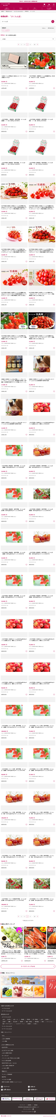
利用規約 (35, 1104)
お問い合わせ (7, 1089)
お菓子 (4, 1021)
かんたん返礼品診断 (6, 1060)
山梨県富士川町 (4, 960)
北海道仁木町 (4, 218)
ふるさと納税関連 (6, 1038)
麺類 (9, 1021)
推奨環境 (29, 1104)
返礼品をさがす (21, 9)
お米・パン (15, 1019)
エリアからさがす (6, 1008)
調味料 (21, 1021)
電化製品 (37, 1021)
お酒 (42, 1019)
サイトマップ (22, 1104)
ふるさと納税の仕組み (7, 1053)
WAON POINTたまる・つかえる (9, 1063)
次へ (37, 44)
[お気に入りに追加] (26, 88)
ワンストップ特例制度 (7, 1074)
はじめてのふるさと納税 (7, 1050)
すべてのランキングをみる (28, 966)
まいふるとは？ (5, 1055)
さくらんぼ (5, 30)
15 (34, 44)
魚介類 (8, 1019)
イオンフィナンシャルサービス (27, 1111)
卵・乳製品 (35, 1019)
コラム (3, 1035)
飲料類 (46, 1019)
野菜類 (28, 1019)
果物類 (22, 1019)
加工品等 (15, 1021)
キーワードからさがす (7, 1011)
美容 (43, 1021)
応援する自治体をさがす (7, 9)
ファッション (49, 1021)
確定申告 (4, 1076)
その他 (34, 1023)
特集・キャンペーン (35, 9)
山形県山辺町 (4, 88)
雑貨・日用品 (29, 1021)
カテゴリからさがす (6, 1017)
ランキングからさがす (7, 1026)
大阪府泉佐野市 (51, 960)
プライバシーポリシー (27, 1109)
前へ (18, 44)
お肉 (4, 1019)
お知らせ (32, 1086)
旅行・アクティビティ (8, 1023)
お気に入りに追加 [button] (26, 88)
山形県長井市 (31, 88)
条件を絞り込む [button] (51, 28)
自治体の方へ (33, 1089)
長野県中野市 (4, 131)
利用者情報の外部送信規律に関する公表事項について (28, 1107)
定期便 (29, 1023)
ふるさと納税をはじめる (49, 9)
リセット (44, 28)
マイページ (6, 1086)
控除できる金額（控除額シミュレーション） (12, 1082)
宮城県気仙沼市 (27, 960)
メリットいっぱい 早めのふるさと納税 (10, 1058)
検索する (52, 21)
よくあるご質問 (5, 1068)
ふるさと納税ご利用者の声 (8, 1065)
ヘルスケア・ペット (20, 1023)
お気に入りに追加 (22, 961)
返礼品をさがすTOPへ (28, 920)
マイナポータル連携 (6, 1079)
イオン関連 (4, 1041)
